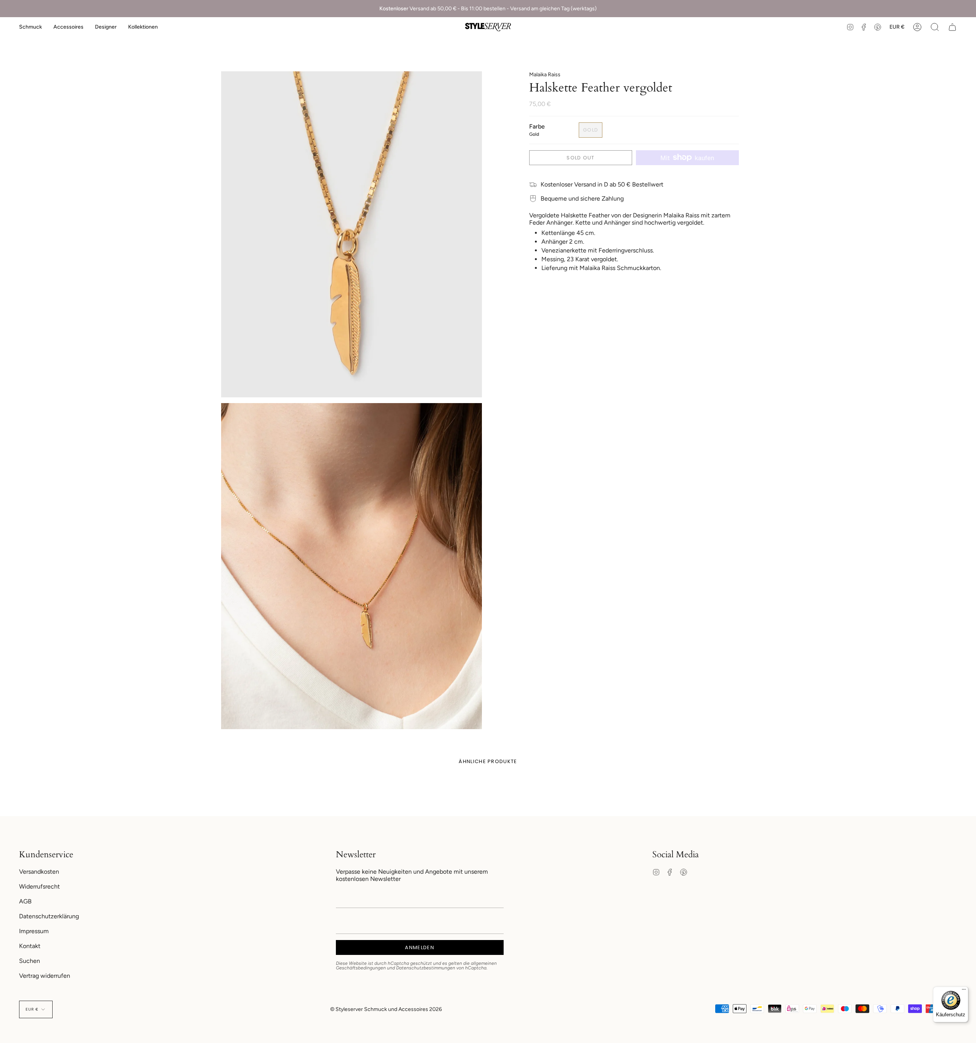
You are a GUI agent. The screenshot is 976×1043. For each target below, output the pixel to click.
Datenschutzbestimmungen (425, 968)
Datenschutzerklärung (49, 916)
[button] (30, 27)
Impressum (34, 931)
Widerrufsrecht (39, 886)
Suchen (29, 960)
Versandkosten (39, 871)
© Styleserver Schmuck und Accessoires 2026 (386, 1009)
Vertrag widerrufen (44, 975)
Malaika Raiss (544, 74)
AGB (25, 901)
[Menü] (963, 991)
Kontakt (29, 946)
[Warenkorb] (952, 27)
